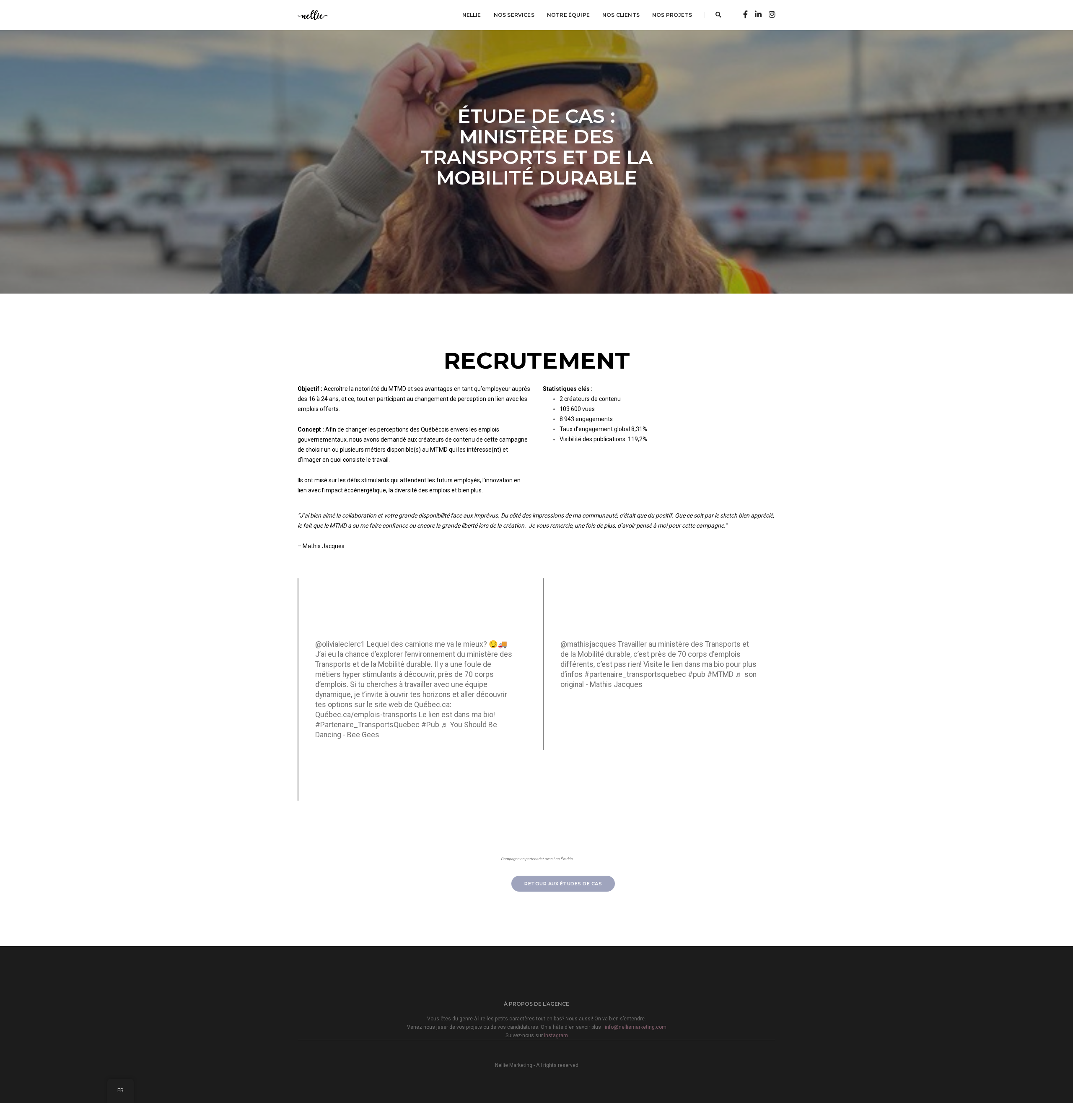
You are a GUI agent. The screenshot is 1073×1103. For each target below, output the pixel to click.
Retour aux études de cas (563, 884)
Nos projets (672, 15)
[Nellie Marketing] (313, 14)
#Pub (430, 725)
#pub (696, 674)
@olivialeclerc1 (340, 644)
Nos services (514, 15)
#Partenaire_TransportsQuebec (367, 725)
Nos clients (621, 15)
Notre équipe (568, 15)
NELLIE (471, 15)
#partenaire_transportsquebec (635, 674)
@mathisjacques (588, 644)
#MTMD (720, 674)
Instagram (556, 1035)
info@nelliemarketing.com (635, 1027)
